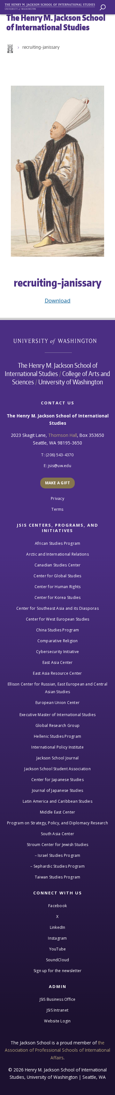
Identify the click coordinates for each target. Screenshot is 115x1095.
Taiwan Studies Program (57, 877)
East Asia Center (57, 662)
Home (9, 48)
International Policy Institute (57, 747)
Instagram (57, 938)
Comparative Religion (57, 640)
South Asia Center (57, 833)
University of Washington (58, 340)
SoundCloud (57, 960)
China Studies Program (57, 630)
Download (58, 300)
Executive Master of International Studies (57, 714)
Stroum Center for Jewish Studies (57, 844)
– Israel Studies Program (57, 855)
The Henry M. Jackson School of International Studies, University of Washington (53, 5)
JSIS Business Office (58, 999)
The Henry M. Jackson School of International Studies (51, 369)
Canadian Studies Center (57, 565)
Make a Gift (57, 483)
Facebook (57, 905)
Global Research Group (57, 725)
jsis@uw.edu (59, 465)
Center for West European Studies (57, 619)
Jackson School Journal (57, 758)
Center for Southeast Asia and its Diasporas (57, 608)
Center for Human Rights (57, 586)
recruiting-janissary (40, 47)
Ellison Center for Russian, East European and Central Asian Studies (57, 687)
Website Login (57, 1021)
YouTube (57, 949)
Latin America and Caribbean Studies (57, 801)
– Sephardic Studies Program (57, 866)
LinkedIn (57, 927)
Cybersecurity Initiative (57, 651)
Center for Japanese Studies (57, 779)
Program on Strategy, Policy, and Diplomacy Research (57, 823)
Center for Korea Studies (57, 597)
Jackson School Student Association (57, 768)
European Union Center (57, 702)
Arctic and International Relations (57, 554)
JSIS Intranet (57, 1010)
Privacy (57, 498)
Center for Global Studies (57, 576)
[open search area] (102, 7)
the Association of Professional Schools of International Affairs (57, 1050)
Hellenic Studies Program (57, 736)
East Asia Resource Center (57, 673)
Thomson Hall (62, 435)
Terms (57, 509)
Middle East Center (57, 812)
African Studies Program (57, 543)
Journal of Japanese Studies (57, 790)
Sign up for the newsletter (58, 970)
